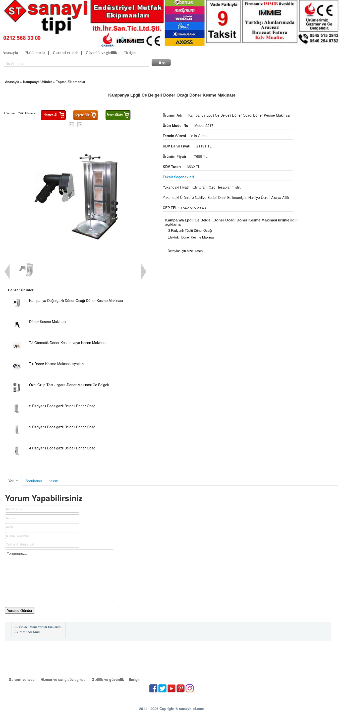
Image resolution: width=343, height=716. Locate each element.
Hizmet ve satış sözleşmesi (64, 679)
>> (79, 124)
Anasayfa (10, 53)
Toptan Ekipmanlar (70, 82)
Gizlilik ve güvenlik (108, 679)
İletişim (130, 53)
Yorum (13, 480)
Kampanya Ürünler (37, 82)
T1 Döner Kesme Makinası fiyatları (56, 363)
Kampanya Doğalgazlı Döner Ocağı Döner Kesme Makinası (76, 300)
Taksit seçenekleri (178, 176)
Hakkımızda (35, 53)
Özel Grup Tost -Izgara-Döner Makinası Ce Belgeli (69, 384)
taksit (53, 480)
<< (71, 124)
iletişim (135, 679)
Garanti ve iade (65, 53)
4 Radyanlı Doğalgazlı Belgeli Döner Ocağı (62, 447)
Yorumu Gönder (19, 610)
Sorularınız (34, 480)
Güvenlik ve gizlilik (101, 53)
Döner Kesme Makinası (47, 321)
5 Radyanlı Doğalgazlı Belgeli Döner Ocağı (62, 426)
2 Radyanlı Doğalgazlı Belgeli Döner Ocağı (62, 405)
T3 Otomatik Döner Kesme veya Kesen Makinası (67, 342)
